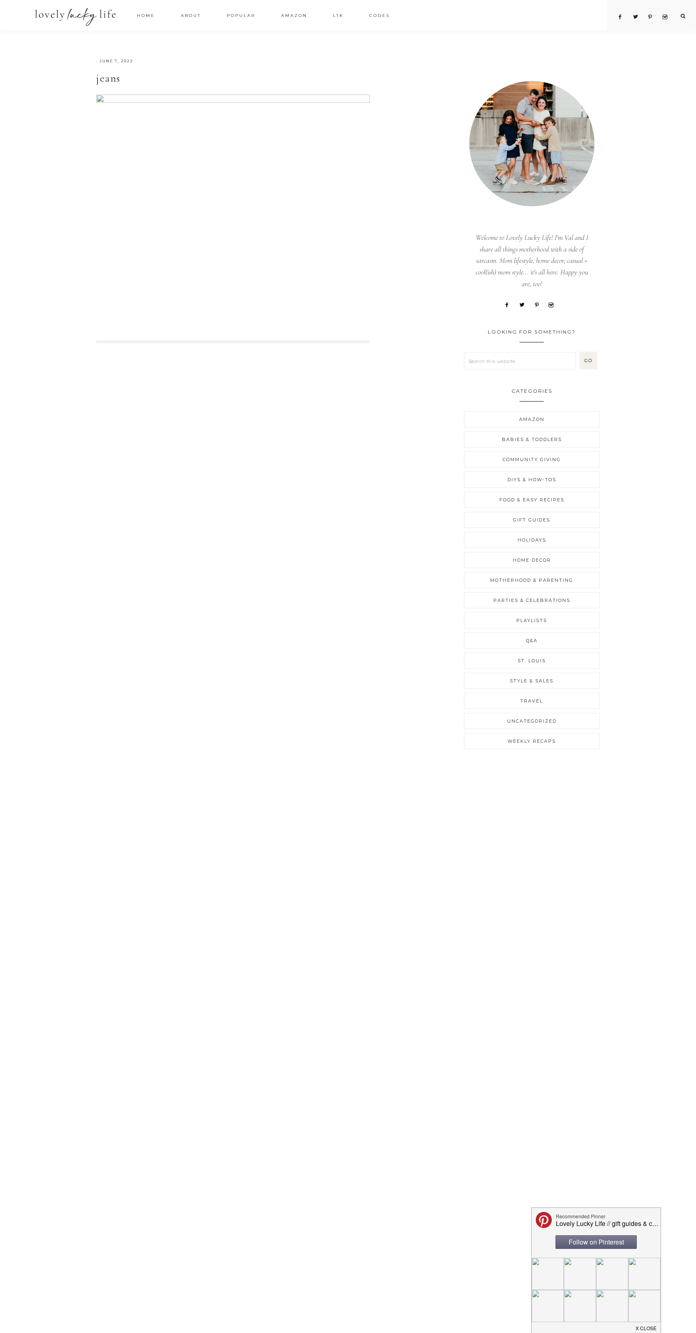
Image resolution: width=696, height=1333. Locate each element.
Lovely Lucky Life (75, 17)
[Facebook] (509, 304)
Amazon (532, 419)
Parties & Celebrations (531, 600)
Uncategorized (532, 721)
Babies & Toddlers (532, 439)
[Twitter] (524, 304)
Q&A (532, 640)
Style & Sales (531, 681)
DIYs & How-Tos (532, 479)
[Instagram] (553, 304)
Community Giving (532, 459)
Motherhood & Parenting (531, 580)
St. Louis (532, 660)
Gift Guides (531, 520)
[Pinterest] (539, 304)
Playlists (531, 620)
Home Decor (532, 560)
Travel (531, 701)
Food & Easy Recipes (531, 500)
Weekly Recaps (532, 741)
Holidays (532, 540)
